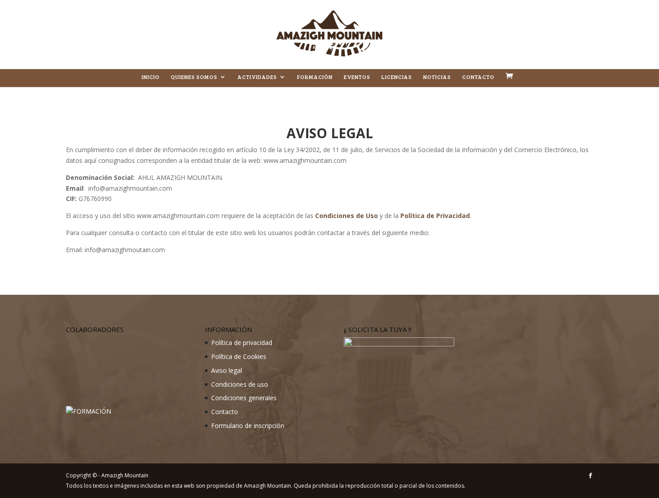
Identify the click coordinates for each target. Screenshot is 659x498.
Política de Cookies (238, 356)
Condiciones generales (244, 397)
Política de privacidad (241, 342)
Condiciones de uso (239, 384)
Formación (315, 77)
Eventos (357, 77)
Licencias (397, 77)
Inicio (151, 77)
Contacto (478, 77)
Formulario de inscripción (247, 425)
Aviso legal (226, 370)
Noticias (437, 77)
